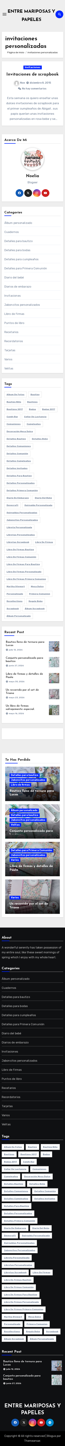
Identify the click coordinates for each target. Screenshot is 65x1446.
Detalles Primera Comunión (22, 490)
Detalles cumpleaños (19, 461)
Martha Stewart (16, 586)
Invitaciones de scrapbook (32, 74)
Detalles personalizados (21, 483)
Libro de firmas (14, 314)
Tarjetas (9, 350)
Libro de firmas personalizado (24, 571)
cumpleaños (34, 424)
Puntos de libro (14, 323)
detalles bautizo (16, 439)
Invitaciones (32, 67)
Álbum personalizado (18, 223)
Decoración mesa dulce (20, 431)
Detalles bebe (40, 439)
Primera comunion (39, 594)
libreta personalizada (19, 527)
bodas (32, 409)
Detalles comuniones (19, 446)
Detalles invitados (17, 468)
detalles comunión (17, 453)
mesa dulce (37, 586)
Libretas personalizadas (21, 535)
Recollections (15, 601)
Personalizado (15, 594)
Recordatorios (13, 341)
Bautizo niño (14, 402)
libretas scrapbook (18, 542)
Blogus (51, 1436)
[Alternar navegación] (4, 14)
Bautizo (35, 394)
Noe (22, 82)
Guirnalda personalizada (38, 505)
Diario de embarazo (18, 498)
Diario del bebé (14, 277)
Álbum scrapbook (35, 608)
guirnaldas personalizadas (22, 512)
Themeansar (32, 1440)
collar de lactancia (35, 416)
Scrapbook (13, 608)
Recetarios (11, 332)
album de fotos (15, 394)
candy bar (12, 416)
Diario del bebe (43, 498)
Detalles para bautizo (18, 241)
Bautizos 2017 (15, 409)
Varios (8, 359)
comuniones (14, 424)
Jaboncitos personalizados (22, 304)
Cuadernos (11, 232)
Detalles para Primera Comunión (25, 268)
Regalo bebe (36, 601)
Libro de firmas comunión (21, 557)
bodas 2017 (48, 409)
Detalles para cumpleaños (21, 259)
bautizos (32, 402)
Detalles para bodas (17, 250)
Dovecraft (12, 505)
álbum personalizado (19, 616)
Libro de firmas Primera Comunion (26, 579)
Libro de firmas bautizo (20, 549)
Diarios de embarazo (17, 286)
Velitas (8, 368)
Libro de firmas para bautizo (23, 564)
